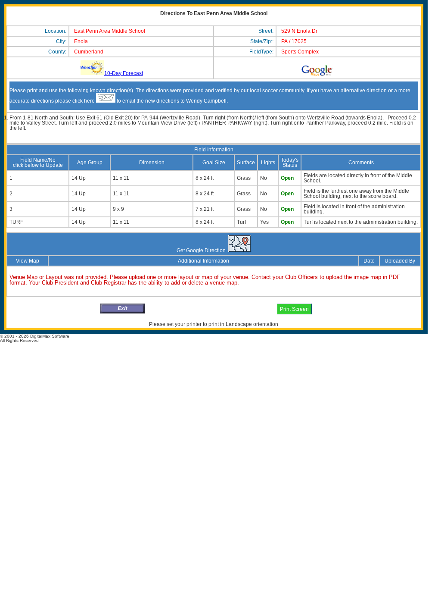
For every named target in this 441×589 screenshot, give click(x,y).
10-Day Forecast (123, 73)
